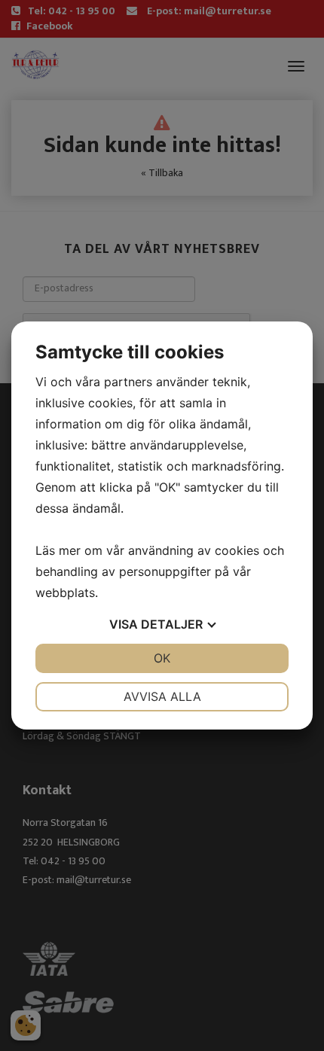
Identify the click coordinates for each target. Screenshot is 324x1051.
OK (162, 658)
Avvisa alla (162, 696)
